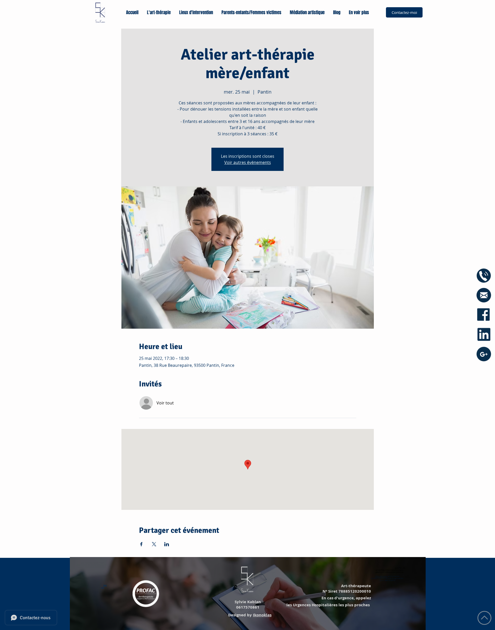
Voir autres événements (247, 162)
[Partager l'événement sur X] (154, 544)
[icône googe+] (483, 354)
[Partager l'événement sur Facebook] (141, 544)
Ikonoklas (262, 615)
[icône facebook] (483, 315)
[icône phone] (483, 275)
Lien (105, 585)
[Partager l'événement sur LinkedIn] (166, 544)
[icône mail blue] (483, 295)
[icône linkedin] (483, 334)
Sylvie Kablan (247, 601)
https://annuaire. (381, 576)
